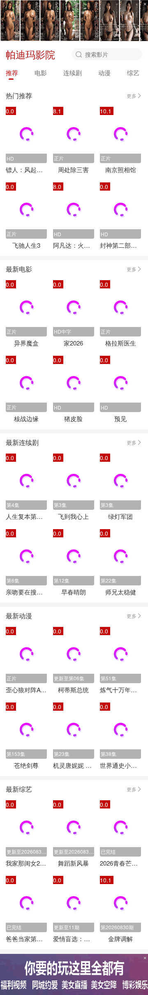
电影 (41, 72)
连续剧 (72, 72)
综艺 (133, 72)
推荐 (12, 72)
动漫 (104, 72)
